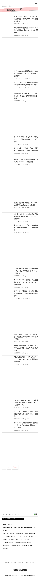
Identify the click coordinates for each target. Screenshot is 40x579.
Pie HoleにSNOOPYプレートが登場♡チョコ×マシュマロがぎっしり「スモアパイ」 (26, 402)
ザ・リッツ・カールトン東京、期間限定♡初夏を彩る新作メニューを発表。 (26, 414)
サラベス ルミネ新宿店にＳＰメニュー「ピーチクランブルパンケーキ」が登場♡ (26, 73)
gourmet (27, 35)
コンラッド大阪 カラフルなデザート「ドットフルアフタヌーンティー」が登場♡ (26, 271)
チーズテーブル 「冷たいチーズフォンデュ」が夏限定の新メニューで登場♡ (26, 139)
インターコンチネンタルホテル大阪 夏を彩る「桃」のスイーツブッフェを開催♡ (26, 216)
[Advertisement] (20, 54)
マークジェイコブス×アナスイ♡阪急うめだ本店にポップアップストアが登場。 (26, 337)
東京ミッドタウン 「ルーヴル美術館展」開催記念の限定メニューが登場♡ (26, 227)
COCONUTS (20, 570)
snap (26, 24)
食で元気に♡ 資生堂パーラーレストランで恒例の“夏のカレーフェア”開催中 (26, 30)
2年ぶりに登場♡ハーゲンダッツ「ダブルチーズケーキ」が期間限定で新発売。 (26, 359)
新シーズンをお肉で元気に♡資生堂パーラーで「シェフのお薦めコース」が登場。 (26, 425)
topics (26, 87)
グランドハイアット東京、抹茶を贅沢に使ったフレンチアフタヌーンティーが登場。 (26, 282)
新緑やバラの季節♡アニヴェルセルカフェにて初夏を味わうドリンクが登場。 (26, 348)
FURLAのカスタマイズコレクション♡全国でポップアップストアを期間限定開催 (26, 19)
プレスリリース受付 (17, 562)
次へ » (15, 467)
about (7, 562)
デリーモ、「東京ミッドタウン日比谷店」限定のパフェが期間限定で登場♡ (26, 293)
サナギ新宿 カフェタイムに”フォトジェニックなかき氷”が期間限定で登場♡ (25, 96)
